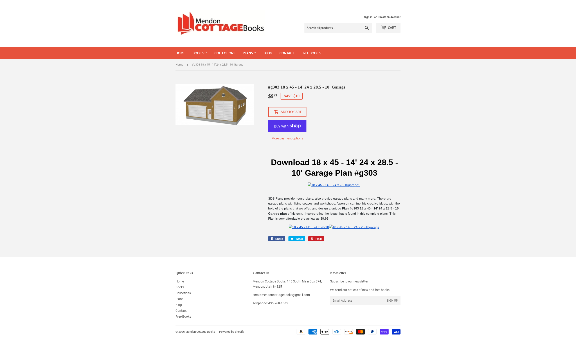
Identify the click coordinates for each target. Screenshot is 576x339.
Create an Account (389, 17)
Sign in (368, 17)
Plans (248, 53)
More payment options (287, 138)
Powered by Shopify (231, 331)
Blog (268, 53)
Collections (224, 53)
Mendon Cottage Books (200, 331)
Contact (286, 53)
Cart (391, 28)
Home (180, 53)
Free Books (311, 53)
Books (198, 53)
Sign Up (392, 300)
